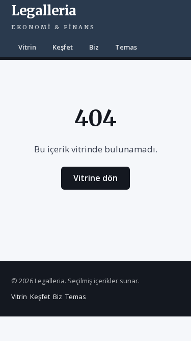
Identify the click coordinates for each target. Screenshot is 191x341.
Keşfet (62, 47)
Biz (94, 47)
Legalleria (53, 16)
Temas (126, 47)
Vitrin (27, 47)
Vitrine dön (95, 178)
